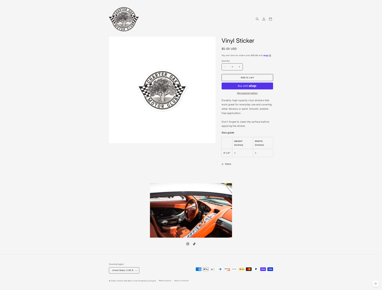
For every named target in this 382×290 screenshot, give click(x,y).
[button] (257, 19)
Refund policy (165, 281)
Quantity (226, 61)
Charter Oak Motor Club (127, 281)
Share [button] (228, 164)
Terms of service (181, 281)
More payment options (247, 93)
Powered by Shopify (147, 281)
